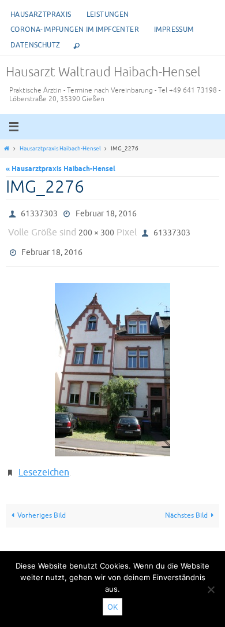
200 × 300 (96, 229)
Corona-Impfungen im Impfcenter (74, 29)
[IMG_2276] (112, 362)
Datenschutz (35, 45)
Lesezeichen (43, 464)
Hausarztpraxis (41, 14)
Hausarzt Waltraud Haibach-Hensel (103, 72)
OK (112, 606)
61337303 (39, 212)
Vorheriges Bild (41, 504)
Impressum (174, 29)
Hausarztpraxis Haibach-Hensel (60, 148)
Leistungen (108, 14)
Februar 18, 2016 (106, 212)
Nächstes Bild (186, 504)
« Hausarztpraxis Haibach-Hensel (60, 169)
